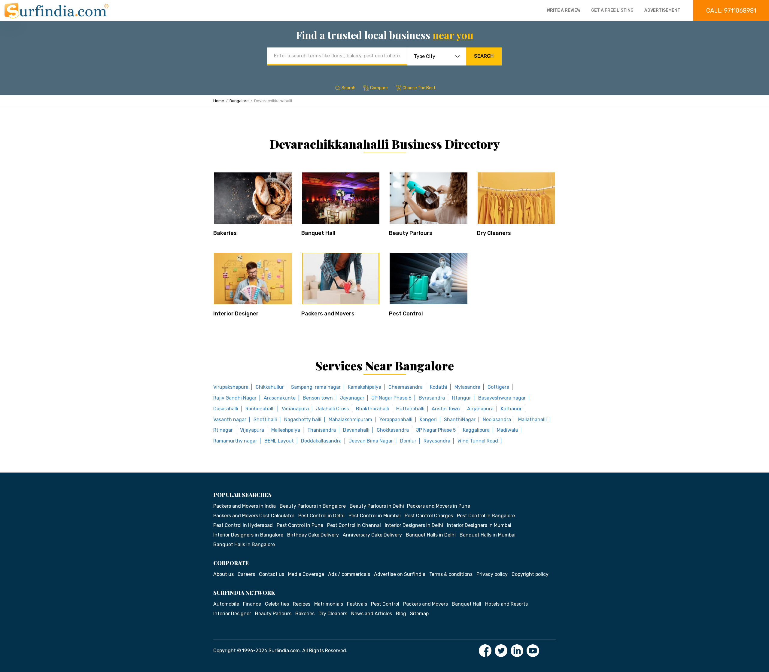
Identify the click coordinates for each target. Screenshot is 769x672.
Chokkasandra (393, 430)
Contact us (271, 574)
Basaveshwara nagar (502, 398)
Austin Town (446, 409)
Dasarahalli (225, 409)
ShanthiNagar (460, 419)
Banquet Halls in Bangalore (244, 544)
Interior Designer (236, 313)
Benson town (318, 398)
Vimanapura (295, 409)
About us (223, 574)
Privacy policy (492, 574)
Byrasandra (432, 398)
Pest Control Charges (429, 515)
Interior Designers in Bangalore (248, 535)
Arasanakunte (280, 398)
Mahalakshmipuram (350, 419)
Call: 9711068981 (731, 10)
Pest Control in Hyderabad (243, 525)
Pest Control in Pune (300, 525)
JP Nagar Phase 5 (436, 430)
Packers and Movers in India (244, 506)
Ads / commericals (349, 574)
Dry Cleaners (494, 233)
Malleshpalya (285, 430)
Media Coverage (306, 574)
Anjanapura (480, 409)
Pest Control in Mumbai (374, 515)
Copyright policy (530, 574)
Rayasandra (437, 441)
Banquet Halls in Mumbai (487, 535)
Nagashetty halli (302, 419)
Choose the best (419, 87)
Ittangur (461, 398)
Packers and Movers (327, 313)
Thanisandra (321, 430)
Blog (401, 613)
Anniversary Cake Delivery (372, 535)
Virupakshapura (230, 387)
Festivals (357, 604)
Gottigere (498, 387)
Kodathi (438, 387)
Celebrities (277, 604)
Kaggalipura (476, 430)
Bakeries (225, 233)
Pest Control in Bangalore (486, 515)
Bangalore (239, 101)
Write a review (563, 10)
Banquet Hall (318, 233)
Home (218, 101)
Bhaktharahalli (372, 409)
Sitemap (419, 613)
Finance (252, 604)
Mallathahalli (532, 419)
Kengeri (428, 419)
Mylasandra (467, 387)
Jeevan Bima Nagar (371, 441)
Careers (246, 574)
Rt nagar (223, 430)
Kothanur (511, 409)
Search (484, 56)
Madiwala (507, 430)
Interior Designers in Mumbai (479, 525)
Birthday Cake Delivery (313, 535)
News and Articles (371, 613)
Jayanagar (352, 398)
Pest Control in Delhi (321, 515)
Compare (379, 87)
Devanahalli (356, 430)
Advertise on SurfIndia (399, 574)
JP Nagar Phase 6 (392, 398)
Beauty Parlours (410, 233)
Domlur (408, 441)
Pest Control (406, 313)
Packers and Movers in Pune (438, 506)
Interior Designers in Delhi (414, 525)
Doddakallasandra (321, 441)
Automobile (226, 604)
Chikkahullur (270, 387)
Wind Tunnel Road (477, 441)
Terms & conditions (451, 574)
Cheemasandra (405, 387)
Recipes (301, 604)
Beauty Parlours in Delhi (377, 506)
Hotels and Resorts (506, 604)
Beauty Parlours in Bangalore (313, 506)
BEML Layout (279, 441)
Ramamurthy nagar (235, 441)
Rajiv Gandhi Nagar (235, 398)
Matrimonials (328, 604)
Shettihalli (265, 419)
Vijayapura (252, 430)
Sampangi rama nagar (316, 387)
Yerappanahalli (395, 419)
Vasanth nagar (229, 419)
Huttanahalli (410, 409)
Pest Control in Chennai (354, 525)
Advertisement (662, 10)
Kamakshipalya (364, 387)
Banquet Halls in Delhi (431, 535)
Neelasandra (497, 419)
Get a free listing (612, 10)
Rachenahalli (260, 409)
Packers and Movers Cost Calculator (253, 515)
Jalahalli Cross (332, 409)
